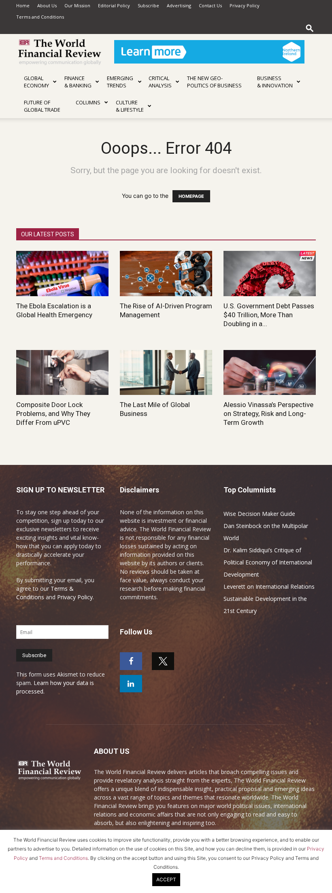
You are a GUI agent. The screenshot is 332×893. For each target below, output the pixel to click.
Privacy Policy (245, 5)
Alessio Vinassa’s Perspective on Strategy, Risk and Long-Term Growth (268, 413)
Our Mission (77, 5)
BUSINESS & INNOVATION (275, 81)
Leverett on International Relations (269, 586)
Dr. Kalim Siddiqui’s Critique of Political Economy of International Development (267, 562)
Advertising (179, 5)
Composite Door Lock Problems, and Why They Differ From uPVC (53, 413)
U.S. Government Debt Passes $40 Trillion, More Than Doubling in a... (268, 315)
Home (23, 5)
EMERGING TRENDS (120, 81)
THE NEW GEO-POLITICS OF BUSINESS (214, 81)
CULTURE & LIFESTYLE (130, 106)
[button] (310, 28)
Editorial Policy (114, 5)
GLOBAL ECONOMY (36, 81)
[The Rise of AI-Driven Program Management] (166, 273)
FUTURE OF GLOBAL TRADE (42, 106)
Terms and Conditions (40, 17)
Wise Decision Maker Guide (259, 514)
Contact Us (210, 5)
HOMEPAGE (191, 196)
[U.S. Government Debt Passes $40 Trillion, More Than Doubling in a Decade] (269, 273)
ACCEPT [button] (166, 879)
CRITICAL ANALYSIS (160, 81)
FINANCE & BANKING (78, 81)
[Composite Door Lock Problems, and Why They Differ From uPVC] (62, 372)
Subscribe (148, 5)
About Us (47, 5)
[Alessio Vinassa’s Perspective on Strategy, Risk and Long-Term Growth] (269, 372)
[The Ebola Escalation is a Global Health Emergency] (62, 273)
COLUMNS (88, 102)
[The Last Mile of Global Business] (166, 372)
